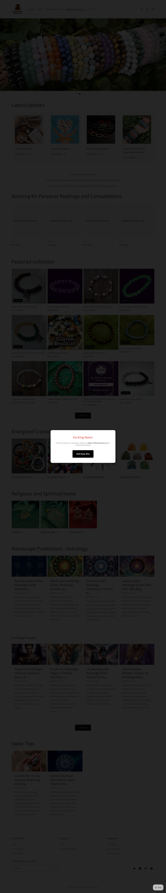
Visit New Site (83, 454)
